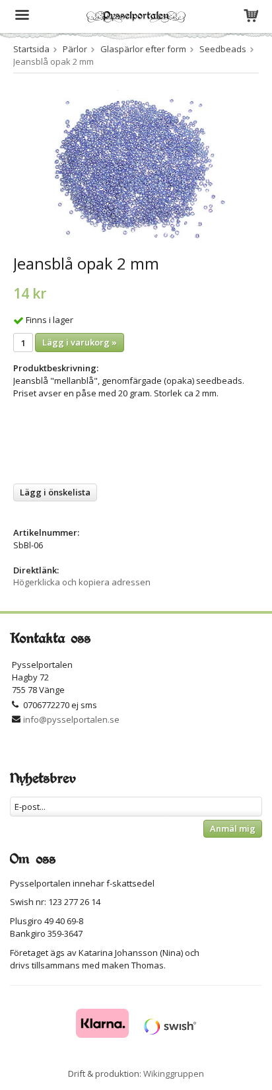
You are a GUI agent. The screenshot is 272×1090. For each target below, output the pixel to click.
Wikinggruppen (173, 1073)
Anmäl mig (232, 828)
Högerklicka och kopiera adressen (82, 582)
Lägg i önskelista (55, 492)
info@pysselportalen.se (71, 719)
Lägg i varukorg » (79, 342)
